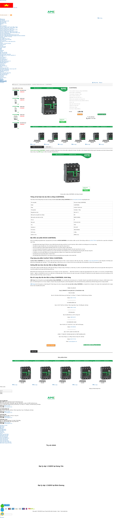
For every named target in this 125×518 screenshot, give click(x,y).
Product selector (3, 77)
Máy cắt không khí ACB (4, 21)
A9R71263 (22, 106)
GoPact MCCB (3, 44)
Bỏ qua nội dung (3, 0)
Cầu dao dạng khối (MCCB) (5, 33)
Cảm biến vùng (3, 46)
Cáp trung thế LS (3, 57)
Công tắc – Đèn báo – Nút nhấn (6, 36)
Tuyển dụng (2, 81)
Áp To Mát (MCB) (3, 25)
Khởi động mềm (3, 22)
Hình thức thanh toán (4, 436)
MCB (1, 49)
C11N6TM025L (49, 84)
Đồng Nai (1, 428)
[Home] (51, 12)
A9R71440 (22, 114)
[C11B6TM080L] (22, 372)
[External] (5, 506)
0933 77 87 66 (91, 118)
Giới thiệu (2, 76)
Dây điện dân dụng (3, 52)
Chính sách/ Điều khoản (4, 438)
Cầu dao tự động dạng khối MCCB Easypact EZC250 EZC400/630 (12, 35)
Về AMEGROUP (3, 430)
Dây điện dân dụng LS (4, 62)
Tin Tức (1, 79)
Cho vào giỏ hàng (101, 114)
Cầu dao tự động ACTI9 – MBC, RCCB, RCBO (9, 31)
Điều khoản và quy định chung (5, 442)
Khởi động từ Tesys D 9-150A (5, 39)
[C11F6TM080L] (51, 135)
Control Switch (2, 47)
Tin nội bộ (2, 82)
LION (1, 66)
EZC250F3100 (23, 90)
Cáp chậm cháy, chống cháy (5, 54)
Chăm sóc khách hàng (4, 434)
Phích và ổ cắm (3, 40)
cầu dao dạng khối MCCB (93, 260)
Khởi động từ (2, 37)
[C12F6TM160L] (83, 372)
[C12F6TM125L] (103, 372)
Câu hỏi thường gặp (4, 437)
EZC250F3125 (23, 122)
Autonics (1, 45)
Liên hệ (1, 80)
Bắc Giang (2, 427)
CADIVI (1, 51)
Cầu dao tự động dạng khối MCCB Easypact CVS (9, 34)
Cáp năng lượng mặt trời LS (5, 61)
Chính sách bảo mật (4, 439)
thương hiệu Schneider (77, 199)
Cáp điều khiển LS (3, 60)
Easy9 (1, 42)
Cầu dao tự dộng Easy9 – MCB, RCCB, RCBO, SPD (10, 32)
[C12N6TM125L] (92, 135)
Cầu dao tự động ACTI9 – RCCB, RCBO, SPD (8, 27)
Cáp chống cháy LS (3, 59)
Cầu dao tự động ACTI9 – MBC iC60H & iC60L (9, 29)
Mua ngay (80, 114)
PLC (1, 24)
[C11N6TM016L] (62, 372)
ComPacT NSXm (93, 240)
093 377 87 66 (73, 339)
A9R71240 (22, 98)
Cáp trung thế (2, 64)
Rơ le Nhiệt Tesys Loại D (5, 38)
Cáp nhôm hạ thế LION (4, 69)
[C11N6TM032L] (42, 372)
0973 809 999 (73, 326)
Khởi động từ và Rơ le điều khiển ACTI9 (7, 41)
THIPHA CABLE (3, 63)
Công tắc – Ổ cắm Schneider (5, 43)
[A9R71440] (15, 117)
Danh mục (3, 19)
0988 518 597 (73, 317)
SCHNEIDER (2, 20)
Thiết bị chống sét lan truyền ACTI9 (6, 28)
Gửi (1, 393)
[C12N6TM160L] (78, 135)
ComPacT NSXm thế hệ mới (38, 84)
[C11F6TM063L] (64, 135)
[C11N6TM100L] (106, 135)
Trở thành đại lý (3, 429)
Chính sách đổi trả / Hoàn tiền (5, 441)
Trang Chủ (2, 75)
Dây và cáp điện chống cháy (5, 72)
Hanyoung (2, 50)
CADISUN (2, 71)
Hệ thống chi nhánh (3, 425)
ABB (1, 48)
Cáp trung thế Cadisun (4, 73)
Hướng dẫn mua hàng (4, 435)
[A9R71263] (15, 109)
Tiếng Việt (15, 7)
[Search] (11, 15)
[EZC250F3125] (15, 125)
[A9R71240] (15, 101)
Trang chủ (15, 84)
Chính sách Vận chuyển (4, 440)
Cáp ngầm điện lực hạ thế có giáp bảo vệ (8, 55)
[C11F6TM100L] (37, 135)
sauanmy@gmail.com (73, 341)
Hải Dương (2, 426)
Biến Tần (1, 23)
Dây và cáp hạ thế (3, 53)
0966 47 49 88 (73, 307)
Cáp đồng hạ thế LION (4, 67)
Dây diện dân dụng (3, 65)
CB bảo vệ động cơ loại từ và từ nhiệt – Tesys (9, 26)
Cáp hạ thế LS (2, 58)
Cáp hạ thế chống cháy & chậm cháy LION (8, 68)
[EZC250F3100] (15, 93)
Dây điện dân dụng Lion (4, 70)
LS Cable (1, 56)
